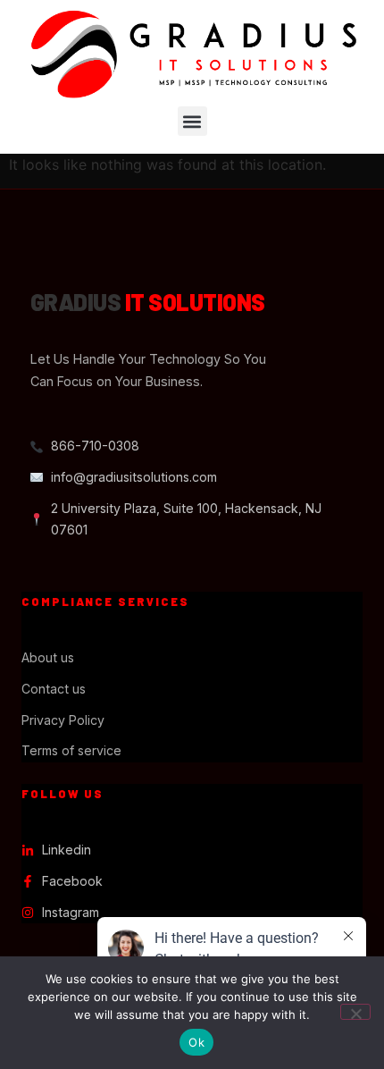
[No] (355, 1012)
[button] (192, 121)
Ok (196, 1042)
